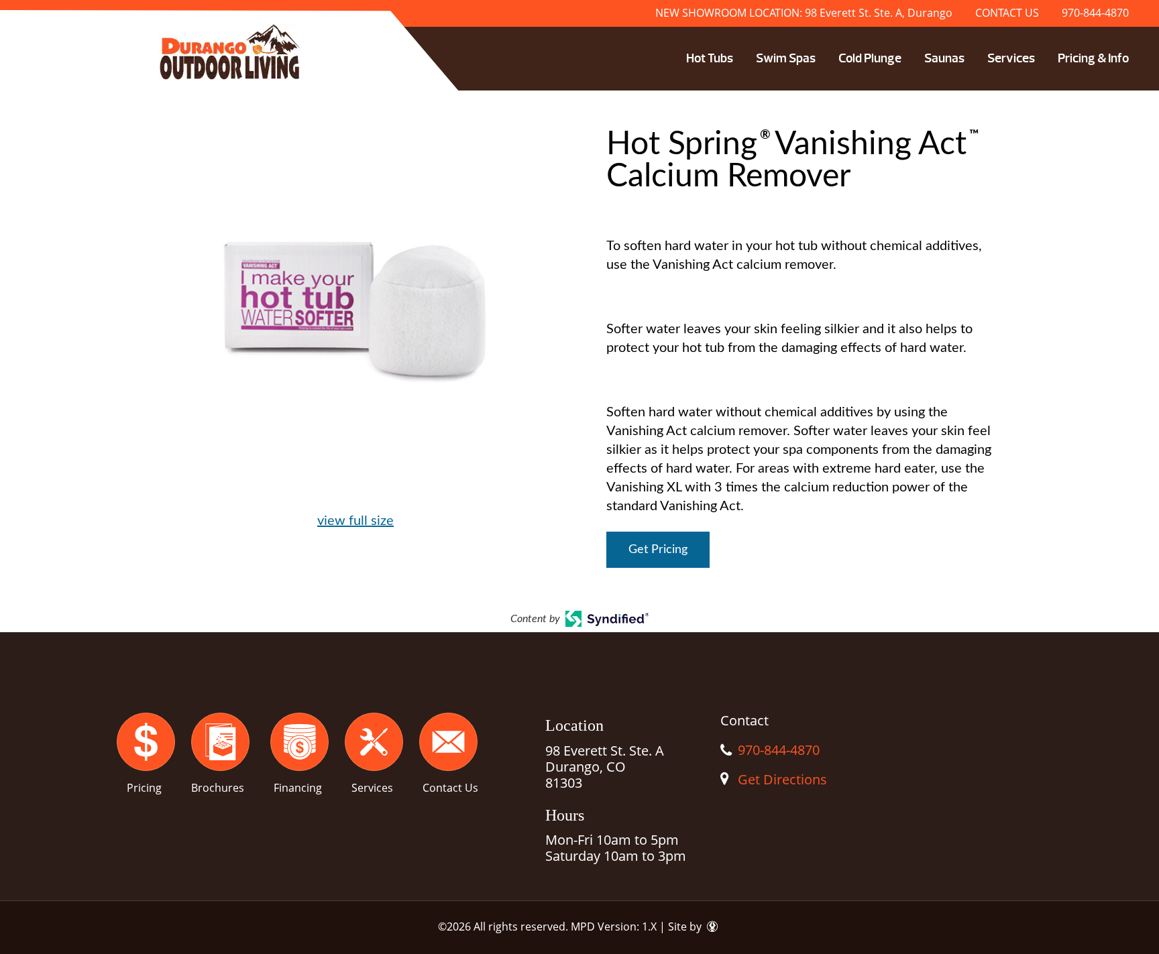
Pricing (144, 787)
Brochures (217, 787)
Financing (298, 787)
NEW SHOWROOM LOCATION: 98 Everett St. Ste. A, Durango (803, 12)
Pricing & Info (1093, 58)
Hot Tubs (709, 58)
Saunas (944, 58)
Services (1011, 58)
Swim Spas (786, 58)
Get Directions (782, 779)
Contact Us (450, 787)
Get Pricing (657, 550)
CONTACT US (1007, 12)
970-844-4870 (1095, 12)
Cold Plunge (869, 58)
